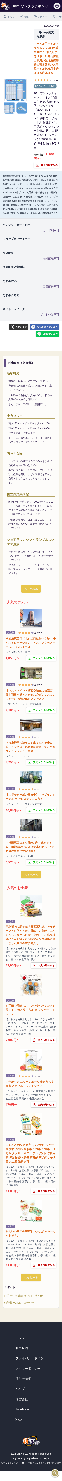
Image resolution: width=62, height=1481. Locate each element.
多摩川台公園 (23, 1296)
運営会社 (22, 1399)
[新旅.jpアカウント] (57, 7)
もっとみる (31, 589)
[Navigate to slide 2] (17, 99)
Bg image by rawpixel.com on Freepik (31, 1458)
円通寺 (8, 1296)
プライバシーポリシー (31, 1358)
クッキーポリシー (28, 1368)
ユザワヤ (29, 1303)
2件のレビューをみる (45, 86)
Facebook (22, 1409)
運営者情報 (23, 1379)
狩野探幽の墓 (12, 1303)
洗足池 (39, 1296)
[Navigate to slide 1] (13, 99)
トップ (20, 1338)
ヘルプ (20, 1389)
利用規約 (22, 1348)
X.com (20, 1419)
